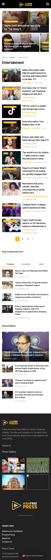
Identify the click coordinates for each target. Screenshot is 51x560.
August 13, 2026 (11, 359)
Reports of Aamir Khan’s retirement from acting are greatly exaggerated (34, 171)
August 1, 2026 (21, 386)
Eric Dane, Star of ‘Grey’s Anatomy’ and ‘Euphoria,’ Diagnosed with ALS (34, 91)
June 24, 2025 (38, 83)
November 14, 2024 (40, 178)
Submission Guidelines (12, 531)
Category (12, 57)
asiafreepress (29, 98)
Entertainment (11, 21)
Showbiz (8, 40)
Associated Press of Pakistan (35, 196)
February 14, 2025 (29, 116)
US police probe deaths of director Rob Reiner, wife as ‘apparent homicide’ (20, 46)
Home (4, 57)
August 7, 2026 (21, 374)
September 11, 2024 (30, 233)
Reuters (27, 128)
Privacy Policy (8, 535)
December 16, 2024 (40, 162)
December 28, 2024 (30, 147)
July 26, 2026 (20, 401)
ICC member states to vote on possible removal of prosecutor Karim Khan (29, 394)
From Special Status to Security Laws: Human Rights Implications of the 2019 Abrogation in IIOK (32, 368)
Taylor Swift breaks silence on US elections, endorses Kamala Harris (34, 223)
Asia (5, 71)
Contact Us (7, 542)
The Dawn (27, 83)
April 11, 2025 (28, 101)
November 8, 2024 (29, 199)
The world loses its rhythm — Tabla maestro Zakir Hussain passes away (35, 155)
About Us (6, 538)
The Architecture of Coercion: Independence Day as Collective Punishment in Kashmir (25, 353)
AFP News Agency (30, 113)
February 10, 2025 (39, 128)
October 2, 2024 (39, 211)
